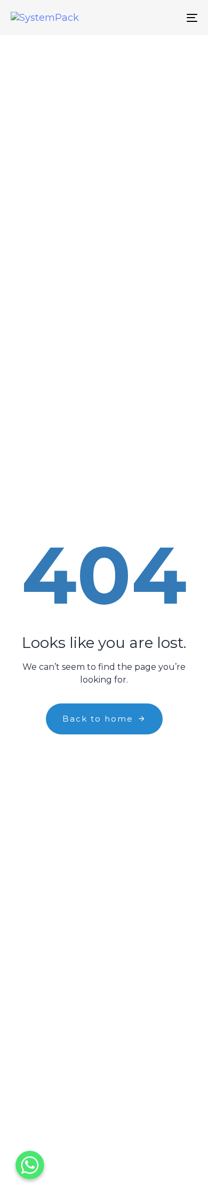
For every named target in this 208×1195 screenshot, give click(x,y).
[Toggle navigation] (166, 17)
